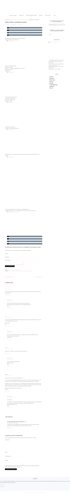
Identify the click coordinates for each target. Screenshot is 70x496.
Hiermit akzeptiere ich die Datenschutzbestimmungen (14, 264)
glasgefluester (9, 299)
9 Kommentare (21, 24)
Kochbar (15, 210)
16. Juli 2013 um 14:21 (10, 332)
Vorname (6, 253)
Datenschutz (51, 78)
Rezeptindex (51, 86)
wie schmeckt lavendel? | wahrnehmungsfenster (15, 421)
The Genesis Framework (41, 492)
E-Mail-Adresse (8, 260)
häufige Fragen (52, 79)
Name (6, 452)
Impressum (51, 81)
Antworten (7, 326)
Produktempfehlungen (53, 84)
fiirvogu (6, 347)
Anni (6, 316)
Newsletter (51, 83)
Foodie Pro (34, 492)
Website (6, 460)
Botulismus (51, 76)
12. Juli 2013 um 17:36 (8, 289)
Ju (5, 288)
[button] (8, 27)
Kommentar (7, 439)
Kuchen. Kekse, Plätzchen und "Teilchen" (14, 269)
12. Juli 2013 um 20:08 (8, 317)
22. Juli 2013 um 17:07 (8, 375)
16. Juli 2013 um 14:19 (10, 301)
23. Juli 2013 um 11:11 (10, 397)
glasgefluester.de (35, 6)
